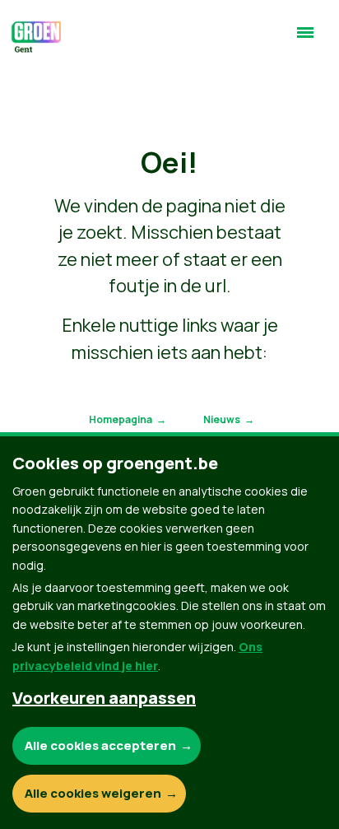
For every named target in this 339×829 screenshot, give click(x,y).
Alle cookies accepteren (100, 745)
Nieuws (221, 419)
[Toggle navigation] (305, 39)
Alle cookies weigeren (93, 793)
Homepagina (120, 419)
